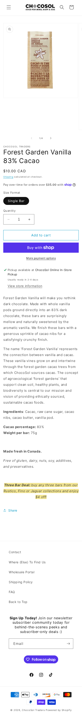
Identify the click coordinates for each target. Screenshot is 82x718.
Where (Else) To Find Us (27, 562)
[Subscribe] (68, 643)
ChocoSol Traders (33, 710)
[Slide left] (31, 138)
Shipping (8, 176)
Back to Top (18, 602)
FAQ (12, 592)
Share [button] (12, 510)
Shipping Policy (21, 582)
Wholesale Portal (22, 572)
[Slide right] (51, 138)
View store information (25, 286)
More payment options (41, 258)
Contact (15, 552)
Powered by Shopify (59, 710)
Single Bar (16, 201)
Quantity (9, 210)
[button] (9, 7)
